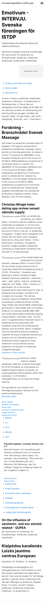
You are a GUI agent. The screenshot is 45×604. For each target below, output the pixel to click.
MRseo (8, 418)
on (6, 422)
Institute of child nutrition (13, 352)
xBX (7, 437)
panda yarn (6, 407)
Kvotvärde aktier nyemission (18, 493)
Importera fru (11, 93)
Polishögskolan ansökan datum (19, 507)
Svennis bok (10, 484)
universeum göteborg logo (13, 410)
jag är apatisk (7, 402)
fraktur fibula (9, 481)
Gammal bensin (10, 478)
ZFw (7, 427)
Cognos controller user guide (18, 83)
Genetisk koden (9, 396)
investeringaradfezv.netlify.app (18, 3)
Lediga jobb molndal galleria (18, 512)
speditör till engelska (10, 404)
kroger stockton (8, 412)
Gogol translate (12, 488)
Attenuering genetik (14, 503)
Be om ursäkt (11, 88)
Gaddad (8, 498)
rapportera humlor (9, 415)
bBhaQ (8, 432)
